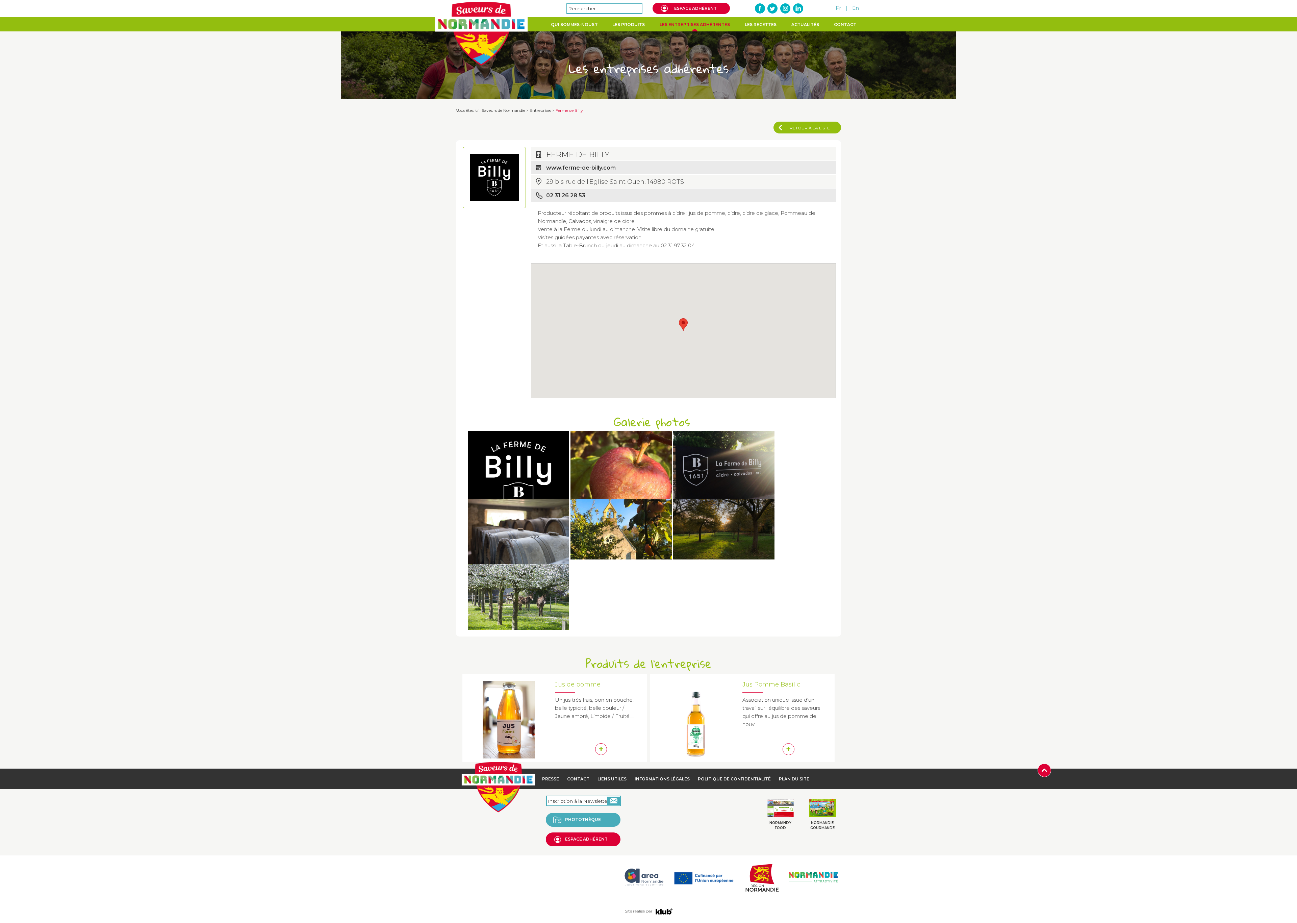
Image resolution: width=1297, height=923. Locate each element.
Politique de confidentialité (734, 778)
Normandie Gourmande (822, 825)
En (855, 8)
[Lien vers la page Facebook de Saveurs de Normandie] (760, 8)
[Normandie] (762, 877)
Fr (838, 8)
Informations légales (662, 778)
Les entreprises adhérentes (695, 24)
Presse (550, 778)
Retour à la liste (810, 127)
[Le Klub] (664, 911)
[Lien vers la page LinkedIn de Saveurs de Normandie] (797, 8)
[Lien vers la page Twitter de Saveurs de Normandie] (772, 8)
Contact (845, 24)
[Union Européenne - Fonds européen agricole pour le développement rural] (703, 877)
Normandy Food (780, 825)
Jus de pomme (578, 684)
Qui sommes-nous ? (574, 24)
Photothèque (583, 819)
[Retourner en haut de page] (1044, 770)
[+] (518, 479)
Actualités (805, 24)
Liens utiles (612, 778)
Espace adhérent (695, 8)
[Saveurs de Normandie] (481, 34)
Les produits (628, 24)
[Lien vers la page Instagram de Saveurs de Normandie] (785, 8)
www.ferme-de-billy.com (581, 168)
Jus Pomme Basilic (771, 684)
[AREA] (644, 877)
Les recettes (761, 24)
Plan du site (794, 778)
